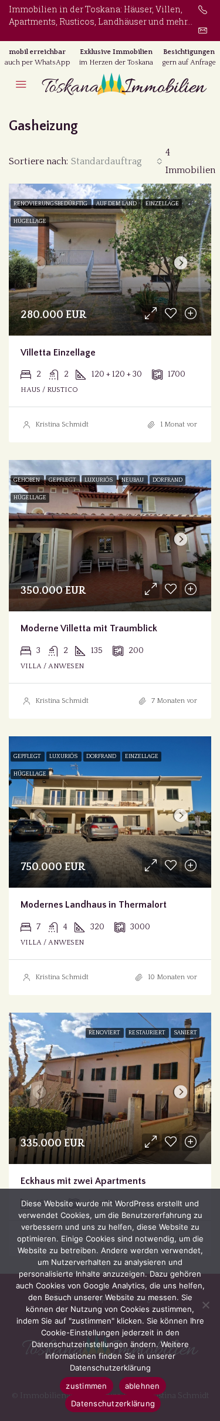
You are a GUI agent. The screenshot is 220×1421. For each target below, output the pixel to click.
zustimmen (86, 1385)
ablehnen (142, 1385)
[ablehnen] (205, 1305)
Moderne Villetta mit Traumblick (89, 628)
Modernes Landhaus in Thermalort (94, 904)
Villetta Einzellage (58, 352)
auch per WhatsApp (37, 62)
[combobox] (116, 161)
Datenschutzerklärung (113, 1403)
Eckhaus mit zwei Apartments (83, 1181)
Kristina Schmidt (62, 424)
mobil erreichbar (37, 52)
